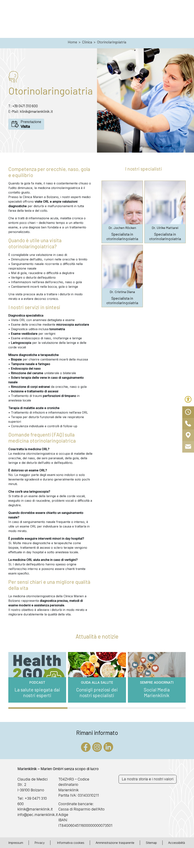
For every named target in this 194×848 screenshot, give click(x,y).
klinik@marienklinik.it (36, 111)
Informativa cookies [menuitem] (70, 843)
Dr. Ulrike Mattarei (165, 228)
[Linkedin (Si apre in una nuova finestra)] (108, 746)
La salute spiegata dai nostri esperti (37, 692)
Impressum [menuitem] (15, 843)
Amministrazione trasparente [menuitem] (115, 843)
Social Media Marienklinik (157, 692)
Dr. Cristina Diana (122, 292)
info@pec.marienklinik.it (37, 815)
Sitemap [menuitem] (151, 843)
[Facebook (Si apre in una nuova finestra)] (86, 746)
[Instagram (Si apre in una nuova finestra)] (97, 746)
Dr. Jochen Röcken (122, 228)
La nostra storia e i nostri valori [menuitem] (147, 779)
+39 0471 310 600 (25, 106)
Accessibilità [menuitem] (176, 843)
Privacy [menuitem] (39, 843)
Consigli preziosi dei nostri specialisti (97, 692)
